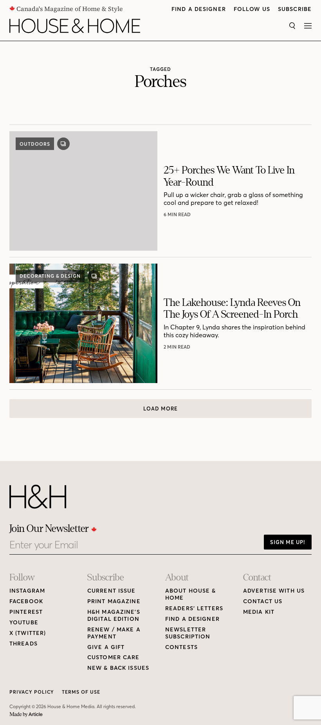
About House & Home (190, 594)
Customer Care (113, 657)
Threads (23, 643)
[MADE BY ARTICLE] (26, 714)
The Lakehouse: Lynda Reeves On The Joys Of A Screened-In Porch (232, 308)
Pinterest (26, 612)
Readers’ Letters (194, 608)
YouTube (23, 622)
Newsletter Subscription (187, 633)
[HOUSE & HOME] (74, 25)
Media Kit (258, 612)
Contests (181, 647)
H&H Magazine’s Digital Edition (113, 615)
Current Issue (111, 591)
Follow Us (252, 9)
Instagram (27, 591)
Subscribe (295, 9)
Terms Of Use (81, 692)
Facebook (26, 601)
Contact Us (262, 601)
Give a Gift (105, 647)
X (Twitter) (27, 633)
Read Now (178, 214)
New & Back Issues (118, 668)
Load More (160, 408)
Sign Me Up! (287, 542)
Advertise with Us (274, 591)
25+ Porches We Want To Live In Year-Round (229, 176)
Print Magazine (114, 601)
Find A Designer (198, 9)
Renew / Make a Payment (114, 633)
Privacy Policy (31, 692)
